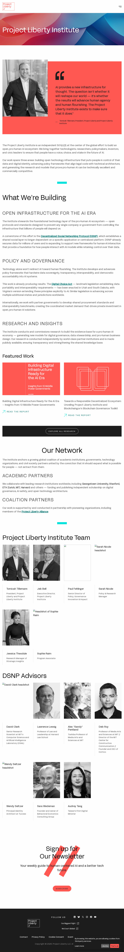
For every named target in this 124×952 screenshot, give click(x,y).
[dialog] (97, 943)
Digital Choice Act (62, 283)
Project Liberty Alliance (35, 511)
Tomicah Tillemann (16, 588)
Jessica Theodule (16, 653)
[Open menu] (120, 6)
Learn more (79, 946)
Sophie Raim (44, 653)
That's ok (114, 946)
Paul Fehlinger (76, 588)
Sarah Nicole (106, 588)
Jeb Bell (41, 588)
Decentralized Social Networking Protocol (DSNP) (69, 235)
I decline (105, 946)
